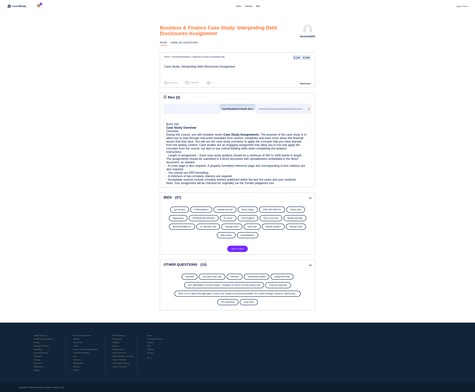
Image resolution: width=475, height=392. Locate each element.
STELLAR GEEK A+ (272, 209)
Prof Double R (247, 218)
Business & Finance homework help (208, 57)
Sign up (465, 6)
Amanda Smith (232, 227)
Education (37, 363)
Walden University (120, 367)
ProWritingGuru (201, 209)
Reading (116, 342)
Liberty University (119, 353)
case (298, 58)
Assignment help (282, 276)
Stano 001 (252, 227)
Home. (239, 6)
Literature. (249, 6)
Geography (38, 356)
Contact (150, 353)
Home (167, 57)
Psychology (117, 339)
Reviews (150, 349)
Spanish (76, 339)
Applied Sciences (40, 335)
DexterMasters (247, 235)
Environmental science (82, 335)
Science (116, 346)
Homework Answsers (180, 57)
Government (78, 342)
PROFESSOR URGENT (204, 218)
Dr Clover (228, 218)
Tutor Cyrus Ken (270, 218)
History (76, 346)
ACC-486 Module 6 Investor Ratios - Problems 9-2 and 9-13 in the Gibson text (224, 285)
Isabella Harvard (225, 209)
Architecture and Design (43, 339)
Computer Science (41, 353)
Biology (36, 342)
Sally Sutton (226, 235)
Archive (150, 342)
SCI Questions (228, 302)
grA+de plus (179, 209)
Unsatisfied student (256, 276)
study (307, 58)
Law (74, 356)
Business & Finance (41, 346)
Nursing (76, 367)
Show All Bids (237, 249)
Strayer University (119, 360)
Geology (37, 360)
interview (189, 276)
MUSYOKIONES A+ (182, 227)
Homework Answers (155, 339)
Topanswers (178, 218)
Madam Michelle (294, 218)
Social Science (118, 349)
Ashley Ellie (295, 209)
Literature (77, 360)
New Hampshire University (123, 356)
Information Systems (81, 353)
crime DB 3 (249, 302)
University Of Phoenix (121, 363)
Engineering (38, 367)
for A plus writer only (212, 276)
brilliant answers (273, 227)
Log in (458, 6)
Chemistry (38, 349)
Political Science (119, 335)
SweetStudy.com (39, 387)
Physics (76, 370)
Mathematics (78, 363)
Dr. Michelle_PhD (208, 227)
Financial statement (278, 285)
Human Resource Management (85, 349)
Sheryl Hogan (247, 209)
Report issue (305, 83)
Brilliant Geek (296, 227)
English (36, 370)
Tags (149, 346)
